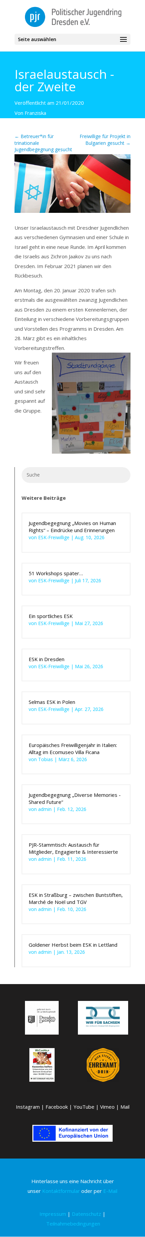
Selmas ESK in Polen (52, 701)
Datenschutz (86, 1213)
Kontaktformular (61, 1190)
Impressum (52, 1213)
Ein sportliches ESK (51, 616)
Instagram (28, 1106)
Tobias (45, 759)
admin (45, 809)
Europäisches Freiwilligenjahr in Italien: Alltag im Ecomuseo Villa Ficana (73, 748)
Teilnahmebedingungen (73, 1223)
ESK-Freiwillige (53, 537)
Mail (124, 1106)
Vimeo (107, 1106)
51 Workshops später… (56, 573)
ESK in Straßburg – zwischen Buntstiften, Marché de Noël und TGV (76, 898)
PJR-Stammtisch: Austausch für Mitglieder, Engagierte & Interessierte (73, 848)
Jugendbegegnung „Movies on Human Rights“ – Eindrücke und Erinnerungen (72, 526)
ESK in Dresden (46, 659)
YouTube (84, 1106)
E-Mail (110, 1190)
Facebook (57, 1106)
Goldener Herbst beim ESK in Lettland (73, 944)
